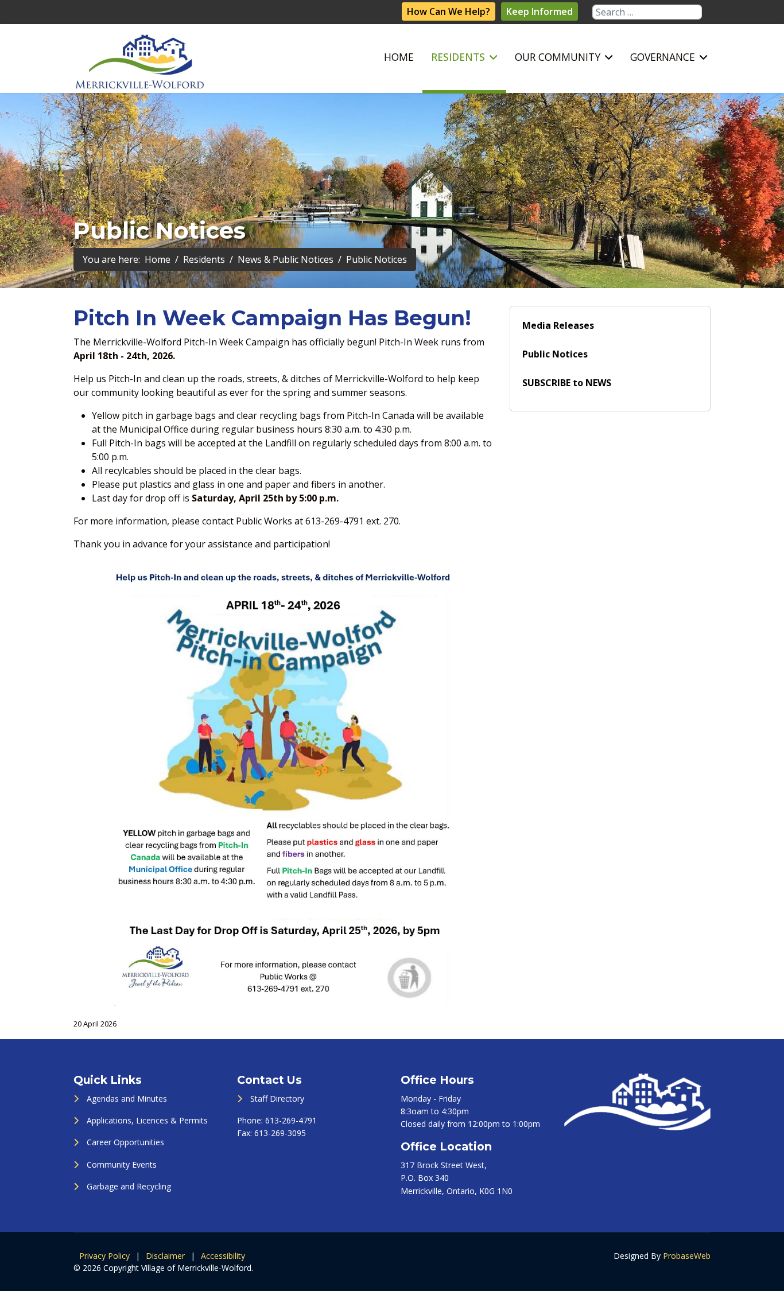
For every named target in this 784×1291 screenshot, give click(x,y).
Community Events (122, 1164)
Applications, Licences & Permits (147, 1120)
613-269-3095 (280, 1132)
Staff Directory (277, 1098)
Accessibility (223, 1255)
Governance (662, 57)
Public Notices (555, 354)
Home (399, 57)
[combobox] (647, 12)
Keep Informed (539, 11)
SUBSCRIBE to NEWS (566, 382)
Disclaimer (165, 1255)
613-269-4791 (291, 1120)
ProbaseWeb (687, 1255)
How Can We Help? (448, 11)
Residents (458, 57)
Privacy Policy (104, 1255)
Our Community (557, 57)
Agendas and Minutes (127, 1098)
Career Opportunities (125, 1142)
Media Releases (558, 325)
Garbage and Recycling (129, 1186)
